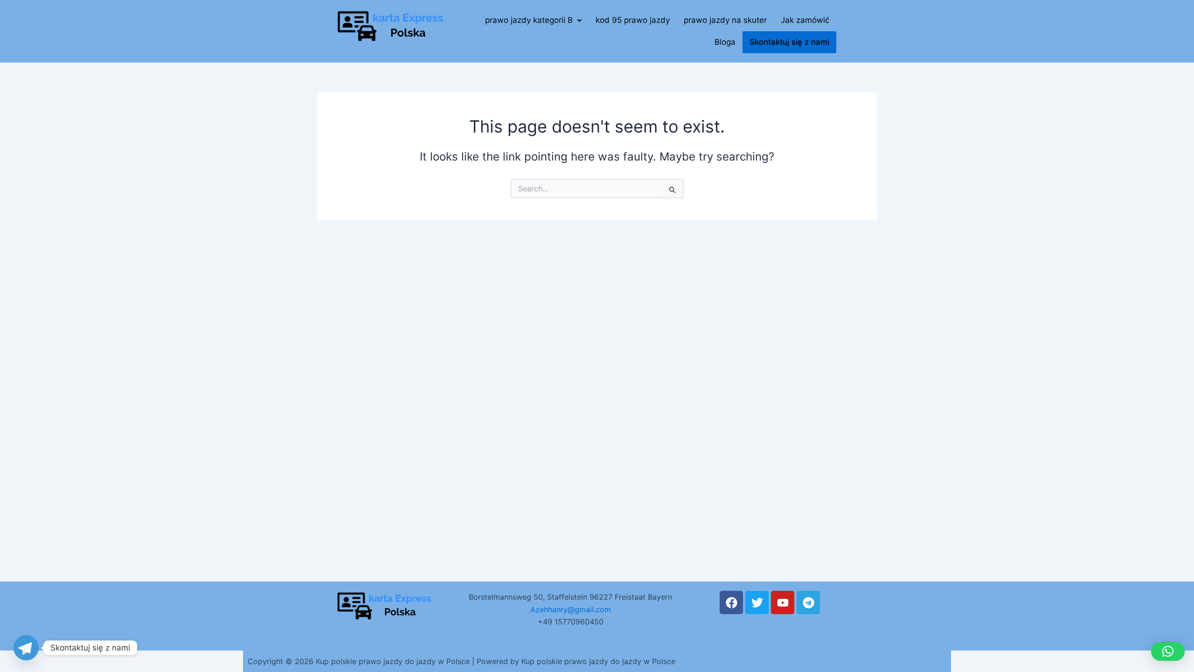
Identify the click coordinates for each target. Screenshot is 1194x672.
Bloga (725, 42)
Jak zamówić (805, 20)
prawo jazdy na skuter (725, 20)
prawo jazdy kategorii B (529, 20)
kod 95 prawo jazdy (633, 20)
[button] (533, 20)
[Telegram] (26, 647)
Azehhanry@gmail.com (570, 609)
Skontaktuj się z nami (789, 42)
